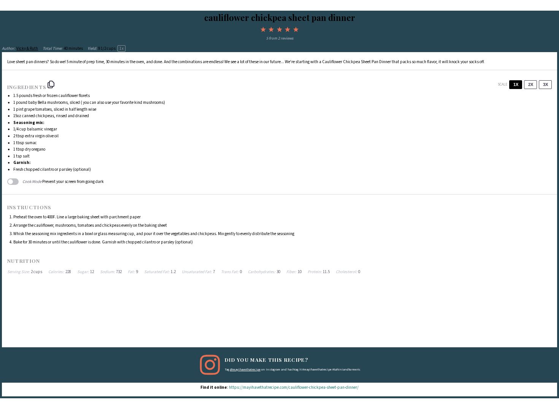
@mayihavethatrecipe (245, 369)
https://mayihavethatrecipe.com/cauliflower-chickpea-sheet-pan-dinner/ (294, 387)
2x (530, 84)
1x (515, 84)
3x (545, 84)
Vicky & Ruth (27, 48)
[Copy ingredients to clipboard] (51, 84)
